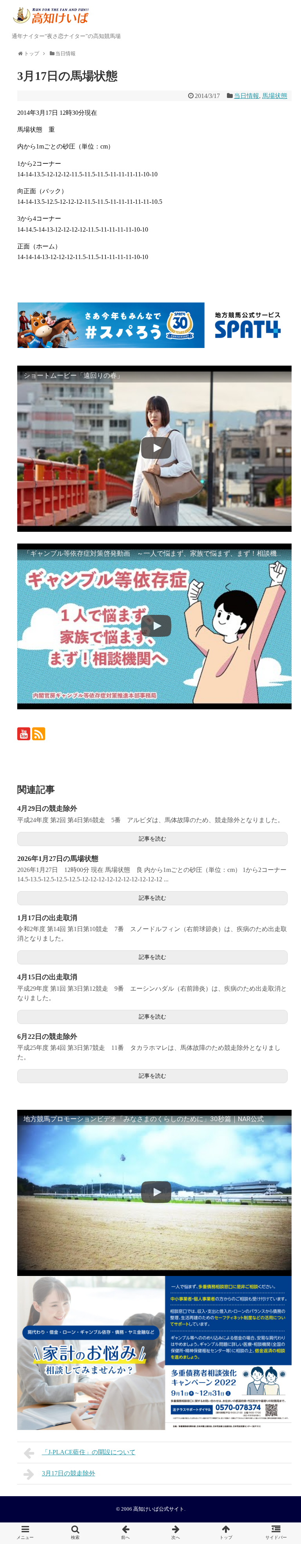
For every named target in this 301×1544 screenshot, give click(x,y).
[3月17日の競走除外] (175, 1533)
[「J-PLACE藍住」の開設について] (125, 1533)
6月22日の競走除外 (47, 1036)
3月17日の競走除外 (68, 1473)
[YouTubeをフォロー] (23, 733)
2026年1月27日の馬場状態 (57, 859)
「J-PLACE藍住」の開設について (89, 1452)
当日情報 (246, 95)
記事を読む (152, 839)
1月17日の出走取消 (47, 918)
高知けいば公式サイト (158, 1509)
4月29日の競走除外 (47, 808)
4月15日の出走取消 (47, 977)
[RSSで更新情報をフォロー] (38, 733)
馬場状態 (274, 95)
